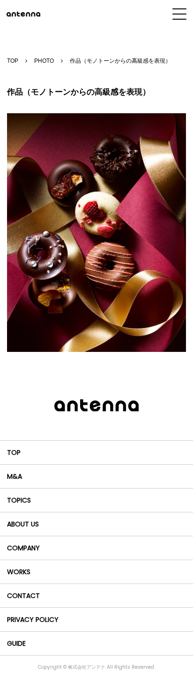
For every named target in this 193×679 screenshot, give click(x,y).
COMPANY (23, 548)
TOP (12, 61)
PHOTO (44, 61)
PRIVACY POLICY (33, 619)
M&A (14, 476)
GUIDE (16, 643)
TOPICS (19, 500)
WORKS (18, 572)
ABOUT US (23, 524)
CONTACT (23, 595)
